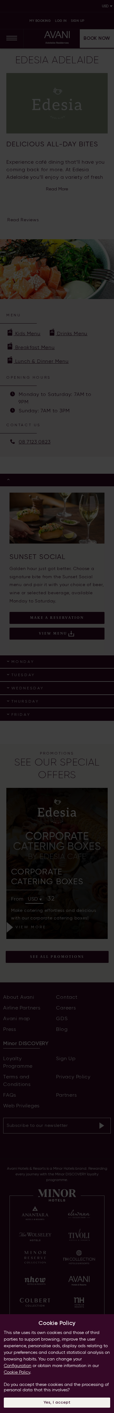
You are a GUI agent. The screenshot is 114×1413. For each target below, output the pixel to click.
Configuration (17, 1366)
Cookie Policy (17, 1372)
